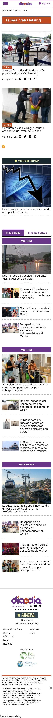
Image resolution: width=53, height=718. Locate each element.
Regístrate (27, 619)
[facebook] (27, 605)
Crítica (7, 633)
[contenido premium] (26, 614)
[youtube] (35, 605)
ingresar (46, 3)
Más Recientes (37, 232)
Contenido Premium (28, 161)
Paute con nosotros (27, 623)
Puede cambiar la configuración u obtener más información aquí (20, 703)
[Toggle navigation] (5, 3)
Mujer (6, 640)
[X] (31, 605)
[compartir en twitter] (25, 79)
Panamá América (12, 629)
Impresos (35, 629)
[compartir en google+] (30, 79)
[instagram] (40, 605)
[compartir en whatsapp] (35, 79)
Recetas (7, 643)
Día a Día (8, 636)
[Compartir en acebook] (20, 79)
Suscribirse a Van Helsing (3, 146)
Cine (32, 633)
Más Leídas (13, 232)
